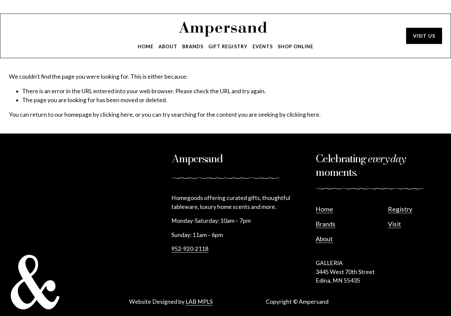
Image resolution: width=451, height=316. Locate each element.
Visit (394, 224)
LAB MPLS (199, 301)
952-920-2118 (189, 248)
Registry (400, 209)
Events (263, 46)
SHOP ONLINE (295, 46)
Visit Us (424, 36)
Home (146, 46)
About (167, 46)
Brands (192, 46)
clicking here (116, 114)
